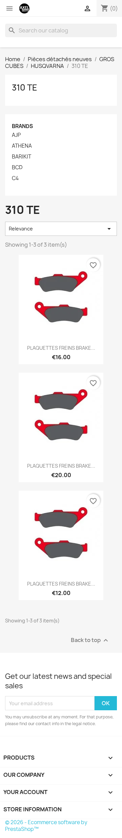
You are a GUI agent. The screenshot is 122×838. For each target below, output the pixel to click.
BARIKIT (21, 156)
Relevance (61, 229)
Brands (22, 126)
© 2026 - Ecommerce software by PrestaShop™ (46, 826)
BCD (17, 167)
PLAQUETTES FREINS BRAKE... (61, 348)
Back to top (90, 640)
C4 (15, 178)
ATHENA (22, 146)
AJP (16, 135)
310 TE (24, 87)
